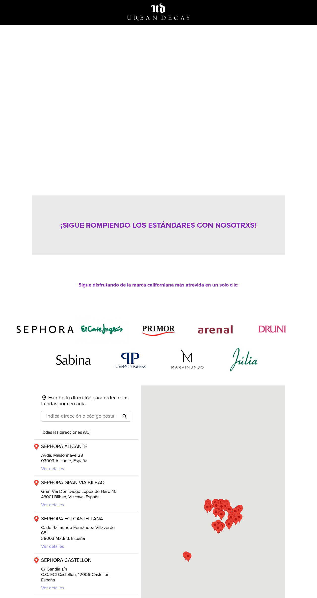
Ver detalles (52, 468)
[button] (221, 515)
